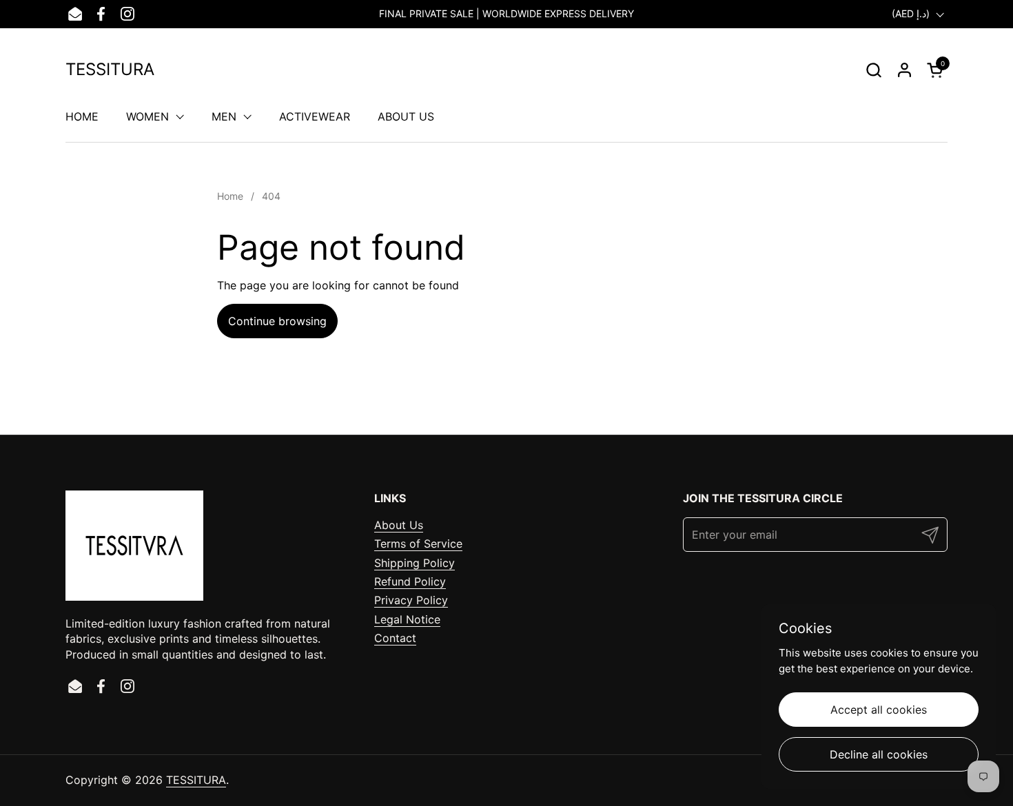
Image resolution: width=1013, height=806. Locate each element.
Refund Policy (410, 581)
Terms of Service (418, 543)
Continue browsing (277, 321)
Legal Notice (407, 619)
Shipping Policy (414, 563)
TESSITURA (109, 69)
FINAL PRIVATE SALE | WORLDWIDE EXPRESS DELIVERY (506, 13)
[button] (873, 70)
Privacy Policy (411, 600)
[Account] (904, 70)
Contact (395, 638)
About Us (398, 525)
